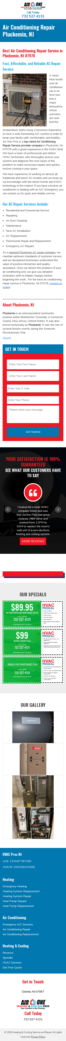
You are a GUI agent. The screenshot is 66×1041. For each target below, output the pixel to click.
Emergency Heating (15, 886)
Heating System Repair (17, 896)
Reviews (8, 953)
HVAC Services (12, 963)
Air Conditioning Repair (16, 929)
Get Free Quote (12, 967)
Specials (8, 958)
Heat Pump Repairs (15, 901)
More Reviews (33, 541)
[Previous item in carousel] (8, 509)
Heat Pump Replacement (18, 906)
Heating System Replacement (21, 891)
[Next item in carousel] (58, 509)
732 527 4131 (33, 16)
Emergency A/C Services (18, 924)
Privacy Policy (38, 1037)
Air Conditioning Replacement (21, 934)
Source (7, 338)
